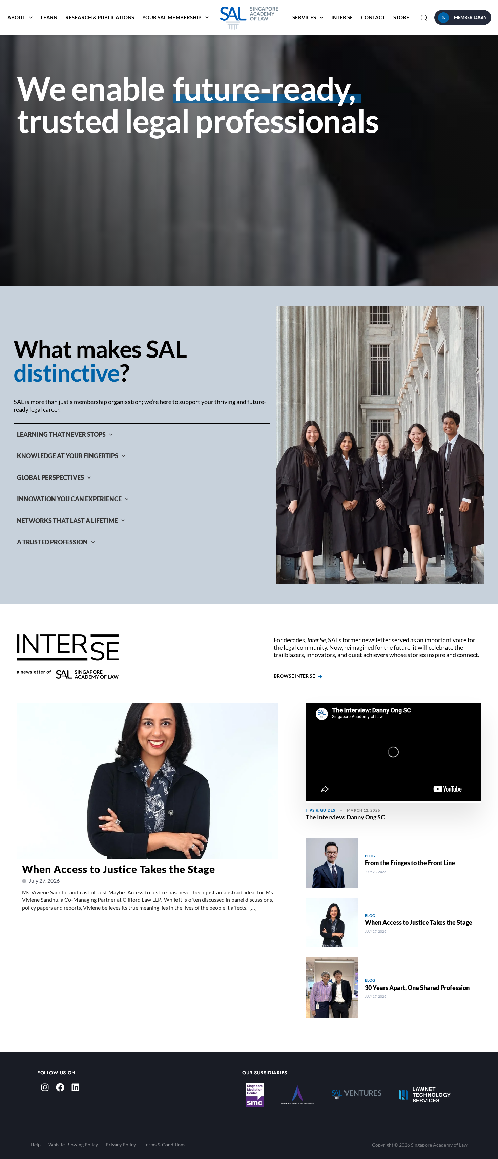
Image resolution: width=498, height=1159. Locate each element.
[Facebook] (60, 1087)
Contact (373, 17)
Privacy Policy (121, 1144)
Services (304, 17)
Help (35, 1144)
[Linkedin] (75, 1087)
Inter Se (342, 17)
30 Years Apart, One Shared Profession (417, 987)
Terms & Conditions (164, 1144)
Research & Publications (99, 17)
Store (401, 17)
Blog (370, 856)
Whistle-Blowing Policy (73, 1144)
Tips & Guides (320, 810)
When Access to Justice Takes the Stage (118, 869)
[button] (423, 17)
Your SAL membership (171, 17)
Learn (49, 17)
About (16, 17)
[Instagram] (45, 1087)
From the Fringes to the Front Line (410, 863)
